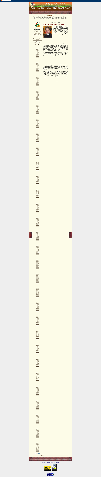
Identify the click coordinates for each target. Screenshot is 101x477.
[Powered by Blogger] (37, 454)
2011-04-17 (37, 267)
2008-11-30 (37, 193)
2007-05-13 (37, 139)
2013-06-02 (37, 359)
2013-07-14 (37, 363)
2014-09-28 (37, 416)
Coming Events (64, 7)
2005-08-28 (37, 62)
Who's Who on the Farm (43, 7)
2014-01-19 (37, 386)
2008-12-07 (37, 194)
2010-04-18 (37, 237)
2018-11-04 (37, 447)
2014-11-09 (37, 422)
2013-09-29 (37, 372)
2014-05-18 (37, 402)
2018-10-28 (37, 446)
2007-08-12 (37, 151)
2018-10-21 (37, 445)
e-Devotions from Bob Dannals (37, 42)
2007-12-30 (37, 169)
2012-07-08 (37, 318)
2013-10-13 (37, 373)
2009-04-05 (37, 208)
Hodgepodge (34, 8)
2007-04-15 (37, 135)
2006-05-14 (37, 95)
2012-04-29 (37, 309)
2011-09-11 (37, 279)
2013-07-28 (37, 364)
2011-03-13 (37, 262)
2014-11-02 (37, 421)
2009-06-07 (37, 211)
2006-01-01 (37, 79)
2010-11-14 (37, 252)
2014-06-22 (37, 407)
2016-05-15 (37, 434)
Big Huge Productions (50, 471)
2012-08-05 (37, 322)
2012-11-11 (37, 333)
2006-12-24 (37, 121)
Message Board (43, 9)
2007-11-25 (37, 164)
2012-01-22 (37, 296)
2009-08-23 (37, 218)
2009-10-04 (37, 222)
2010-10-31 (37, 251)
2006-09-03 (37, 108)
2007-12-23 (37, 168)
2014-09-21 (37, 415)
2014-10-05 (37, 417)
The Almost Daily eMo (51, 7)
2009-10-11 (37, 223)
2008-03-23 (37, 176)
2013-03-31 (37, 351)
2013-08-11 (37, 366)
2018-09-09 (37, 444)
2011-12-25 (37, 293)
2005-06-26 (37, 56)
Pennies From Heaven (60, 9)
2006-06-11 (37, 98)
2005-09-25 (37, 66)
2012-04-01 (37, 305)
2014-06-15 (37, 406)
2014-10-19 (37, 419)
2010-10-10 (37, 249)
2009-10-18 (37, 224)
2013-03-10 (37, 348)
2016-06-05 (37, 435)
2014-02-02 (37, 388)
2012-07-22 (37, 320)
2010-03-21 (37, 235)
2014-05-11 (37, 401)
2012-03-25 (37, 304)
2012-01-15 (37, 295)
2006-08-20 (37, 106)
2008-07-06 (37, 180)
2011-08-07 (37, 274)
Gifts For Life (54, 9)
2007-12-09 (37, 166)
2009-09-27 (37, 221)
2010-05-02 (37, 238)
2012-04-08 (37, 306)
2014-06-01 (37, 404)
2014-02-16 (37, 390)
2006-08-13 (37, 105)
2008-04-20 (37, 179)
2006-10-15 (37, 113)
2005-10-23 (37, 70)
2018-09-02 (37, 443)
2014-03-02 (37, 392)
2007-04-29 (37, 137)
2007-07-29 (37, 149)
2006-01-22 (37, 82)
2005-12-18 (37, 77)
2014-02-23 (37, 391)
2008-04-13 (37, 178)
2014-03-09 (37, 393)
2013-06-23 (37, 360)
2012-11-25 (37, 335)
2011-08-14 (37, 275)
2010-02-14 (37, 233)
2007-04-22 (37, 136)
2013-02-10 (37, 344)
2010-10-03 (37, 248)
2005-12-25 (37, 78)
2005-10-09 (37, 68)
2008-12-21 (37, 196)
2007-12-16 (37, 167)
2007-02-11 (37, 127)
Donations (48, 9)
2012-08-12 (37, 323)
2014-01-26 (37, 387)
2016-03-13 (37, 432)
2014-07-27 (37, 408)
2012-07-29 (37, 321)
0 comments (61, 81)
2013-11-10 (37, 377)
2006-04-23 (37, 93)
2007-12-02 (37, 165)
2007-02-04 (37, 126)
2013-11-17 (37, 378)
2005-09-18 (37, 65)
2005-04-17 (37, 48)
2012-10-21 (37, 331)
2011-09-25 (37, 281)
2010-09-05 (37, 247)
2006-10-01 (37, 111)
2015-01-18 (37, 430)
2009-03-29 (37, 207)
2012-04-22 (37, 308)
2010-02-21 (37, 234)
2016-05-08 (37, 433)
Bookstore (67, 8)
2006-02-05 (37, 84)
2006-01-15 (37, 81)
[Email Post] (63, 81)
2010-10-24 (37, 250)
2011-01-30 (37, 261)
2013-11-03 (37, 376)
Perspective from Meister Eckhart (37, 34)
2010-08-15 (37, 246)
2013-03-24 (37, 350)
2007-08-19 (37, 152)
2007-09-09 (37, 155)
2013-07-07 (37, 362)
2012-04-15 (37, 307)
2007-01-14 (37, 123)
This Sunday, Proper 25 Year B (37, 37)
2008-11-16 (37, 192)
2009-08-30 (37, 219)
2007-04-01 (37, 133)
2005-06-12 (37, 54)
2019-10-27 (37, 450)
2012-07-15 (37, 319)
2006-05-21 (37, 96)
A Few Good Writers (61, 8)
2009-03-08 (37, 204)
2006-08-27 (37, 107)
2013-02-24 (37, 346)
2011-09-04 (37, 278)
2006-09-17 (37, 110)
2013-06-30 (37, 361)
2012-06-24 (37, 316)
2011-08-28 (37, 277)
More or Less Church (40, 8)
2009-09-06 (37, 220)
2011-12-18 (37, 292)
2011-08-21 (37, 276)
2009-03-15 (37, 205)
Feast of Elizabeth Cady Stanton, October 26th (37, 39)
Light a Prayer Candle (36, 9)
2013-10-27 (37, 375)
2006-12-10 (37, 119)
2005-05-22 (37, 51)
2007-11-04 (37, 161)
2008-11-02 (37, 190)
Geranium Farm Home (34, 7)
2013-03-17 (37, 349)
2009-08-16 (37, 217)
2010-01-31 (37, 232)
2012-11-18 (37, 334)
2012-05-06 (37, 310)
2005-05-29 (37, 52)
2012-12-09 (37, 337)
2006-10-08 (37, 112)
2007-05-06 (37, 138)
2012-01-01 (37, 294)
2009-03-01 (37, 203)
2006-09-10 (37, 109)
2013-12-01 (37, 380)
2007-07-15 (37, 147)
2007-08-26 (37, 153)
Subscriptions (58, 7)
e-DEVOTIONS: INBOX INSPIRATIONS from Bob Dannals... (37, 31)
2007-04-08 (37, 134)
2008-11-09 (37, 191)
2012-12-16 (37, 338)
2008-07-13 (37, 181)
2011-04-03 (37, 265)
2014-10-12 (37, 418)
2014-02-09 (37, 389)
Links (69, 7)
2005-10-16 (37, 69)
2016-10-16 (37, 436)
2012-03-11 (37, 302)
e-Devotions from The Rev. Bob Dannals (37, 41)
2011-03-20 (37, 263)
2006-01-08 (37, 80)
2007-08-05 (37, 150)
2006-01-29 (37, 83)
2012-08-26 (37, 324)
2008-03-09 (37, 175)
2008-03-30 (37, 177)
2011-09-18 (37, 280)
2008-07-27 (37, 183)
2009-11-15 (37, 225)
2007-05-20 (37, 140)
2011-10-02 (37, 282)
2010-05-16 (37, 239)
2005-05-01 (37, 50)
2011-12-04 (37, 290)
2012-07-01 (37, 317)
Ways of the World (48, 8)
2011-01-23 (37, 260)
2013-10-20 (37, 374)
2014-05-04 (37, 400)
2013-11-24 (37, 379)
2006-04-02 (37, 91)
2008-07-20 (37, 182)
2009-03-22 (37, 206)
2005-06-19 (37, 55)
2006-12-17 (37, 120)
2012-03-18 (37, 303)
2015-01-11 (37, 429)
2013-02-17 (37, 345)
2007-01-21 (37, 124)
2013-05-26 (37, 358)
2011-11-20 (37, 288)
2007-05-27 (37, 141)
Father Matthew (54, 8)
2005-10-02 (37, 67)
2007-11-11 (37, 162)
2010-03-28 (37, 236)
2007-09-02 (37, 154)
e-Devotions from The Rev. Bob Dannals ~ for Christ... (37, 33)
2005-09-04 (37, 63)
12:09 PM (56, 81)
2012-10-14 (37, 330)
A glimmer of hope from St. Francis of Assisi (37, 35)
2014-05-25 (37, 403)
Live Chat (66, 9)
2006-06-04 (37, 97)
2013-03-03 (37, 347)
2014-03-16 (37, 394)
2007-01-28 (37, 125)
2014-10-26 (37, 420)
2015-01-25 (37, 431)
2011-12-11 (37, 291)
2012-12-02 (37, 336)
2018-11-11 (37, 448)
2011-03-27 (37, 264)
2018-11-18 (37, 449)
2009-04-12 (37, 209)
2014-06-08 (37, 405)
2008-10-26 (37, 189)
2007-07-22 (37, 148)
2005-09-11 (37, 64)
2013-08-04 (37, 365)
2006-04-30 (37, 94)
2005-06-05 (37, 53)
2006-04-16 (37, 92)
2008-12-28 (37, 197)
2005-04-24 (37, 49)
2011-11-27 (37, 289)
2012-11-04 (37, 332)
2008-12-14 (37, 195)
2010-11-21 (37, 253)
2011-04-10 (37, 266)
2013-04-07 (37, 352)
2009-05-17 (37, 210)
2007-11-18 (37, 163)
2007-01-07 (37, 122)
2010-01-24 (37, 231)
